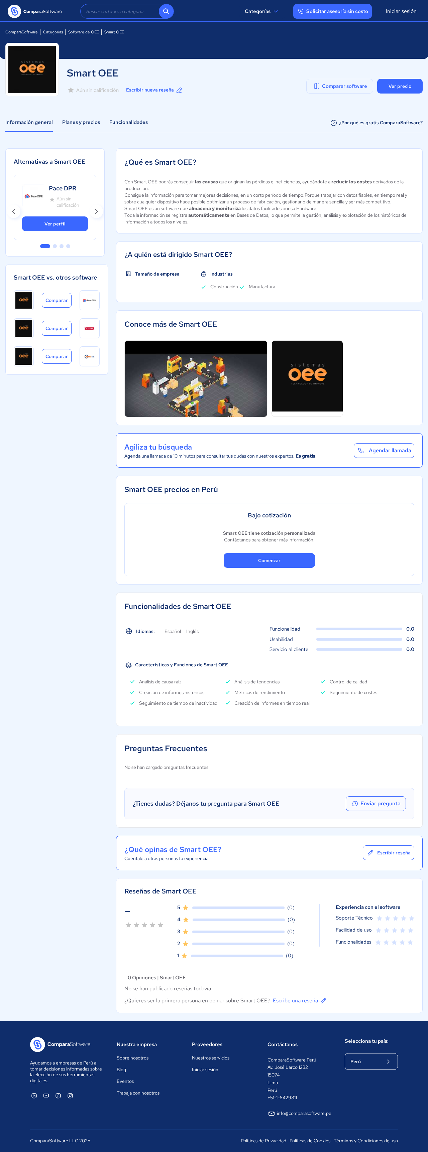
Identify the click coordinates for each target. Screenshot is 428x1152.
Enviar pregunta (380, 803)
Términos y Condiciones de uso (366, 1141)
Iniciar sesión (401, 11)
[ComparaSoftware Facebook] (58, 1096)
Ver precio (400, 86)
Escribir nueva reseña (150, 90)
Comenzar (269, 560)
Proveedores (207, 1044)
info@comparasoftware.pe (304, 1113)
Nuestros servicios (210, 1058)
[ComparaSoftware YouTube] (46, 1096)
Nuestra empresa (137, 1044)
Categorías (258, 11)
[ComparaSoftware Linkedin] (34, 1096)
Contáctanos (283, 1044)
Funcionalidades (128, 122)
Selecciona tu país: (367, 1041)
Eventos (125, 1081)
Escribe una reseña (295, 1000)
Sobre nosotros (132, 1058)
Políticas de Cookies (310, 1141)
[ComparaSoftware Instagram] (70, 1096)
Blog (121, 1069)
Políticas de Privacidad (263, 1141)
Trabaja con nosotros (138, 1093)
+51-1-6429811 (282, 1098)
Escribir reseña (394, 853)
